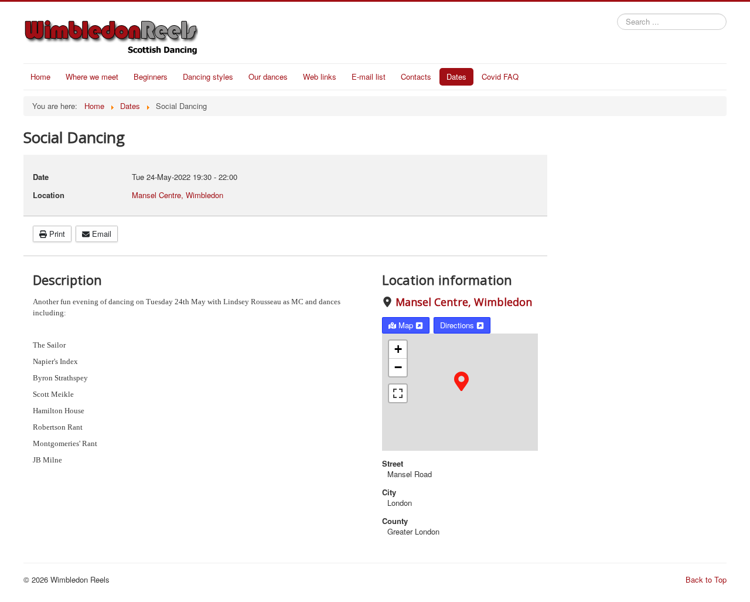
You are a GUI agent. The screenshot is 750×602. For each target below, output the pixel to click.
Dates (456, 76)
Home (40, 76)
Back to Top (706, 579)
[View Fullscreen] (398, 393)
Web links (319, 76)
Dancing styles (208, 76)
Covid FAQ (500, 76)
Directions (458, 325)
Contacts (416, 76)
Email (100, 233)
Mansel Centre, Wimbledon (464, 302)
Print (56, 233)
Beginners (151, 76)
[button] (461, 380)
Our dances (268, 76)
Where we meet (92, 76)
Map (405, 325)
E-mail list (369, 76)
